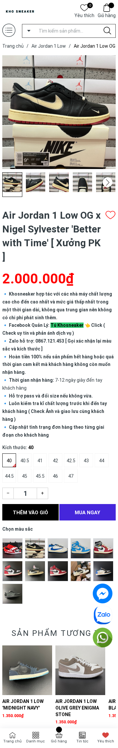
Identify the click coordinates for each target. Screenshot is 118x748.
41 (40, 460)
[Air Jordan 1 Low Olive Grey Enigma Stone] (80, 670)
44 (101, 460)
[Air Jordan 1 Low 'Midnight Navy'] (27, 670)
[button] (107, 182)
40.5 (24, 460)
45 (24, 476)
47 (70, 476)
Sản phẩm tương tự (59, 633)
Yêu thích (84, 15)
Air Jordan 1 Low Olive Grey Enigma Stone (77, 708)
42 (55, 460)
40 (9, 460)
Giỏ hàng (107, 15)
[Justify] (107, 30)
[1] (12, 548)
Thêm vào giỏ (30, 513)
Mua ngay (87, 513)
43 (86, 460)
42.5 (71, 460)
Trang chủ (12, 741)
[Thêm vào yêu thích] (110, 215)
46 (55, 476)
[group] (59, 112)
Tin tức (82, 741)
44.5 (9, 476)
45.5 (40, 476)
